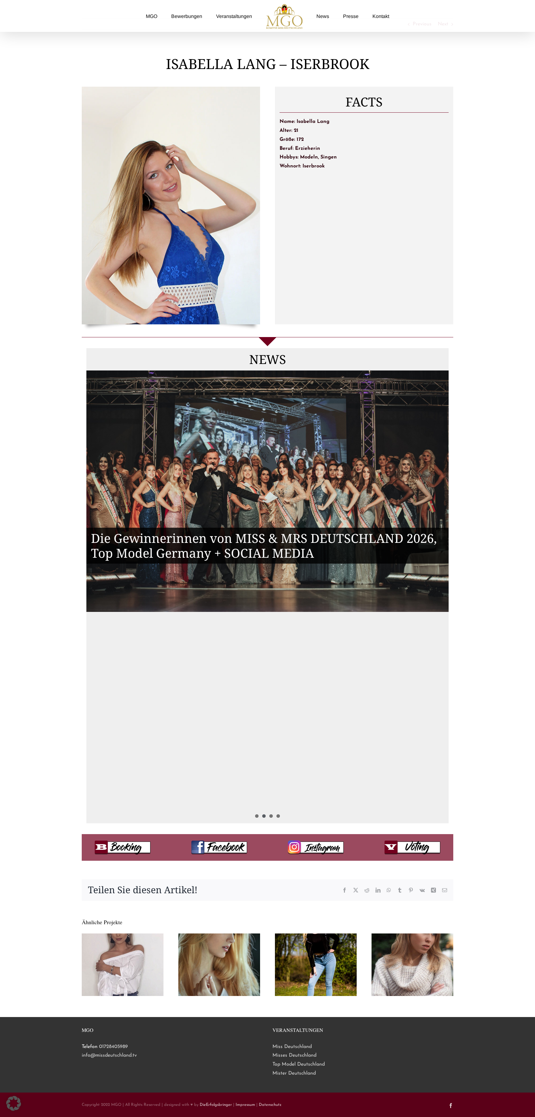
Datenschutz (270, 1105)
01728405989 (113, 1046)
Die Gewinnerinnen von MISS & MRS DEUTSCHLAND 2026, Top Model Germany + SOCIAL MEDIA (264, 545)
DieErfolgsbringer (216, 1105)
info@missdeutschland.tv (109, 1055)
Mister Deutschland (294, 1073)
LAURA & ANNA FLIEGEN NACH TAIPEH (210, 721)
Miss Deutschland (292, 1046)
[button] (13, 1103)
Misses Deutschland (294, 1055)
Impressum (245, 1105)
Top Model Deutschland (298, 1064)
